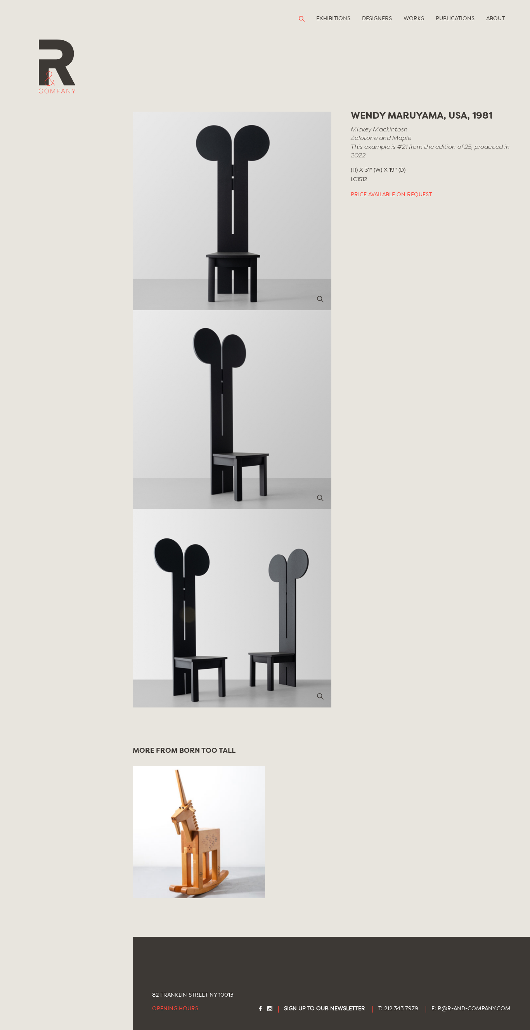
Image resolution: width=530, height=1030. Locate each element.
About (495, 18)
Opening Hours (175, 1008)
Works (414, 18)
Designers (377, 18)
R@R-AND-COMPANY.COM (474, 1008)
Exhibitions (333, 18)
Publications (455, 18)
